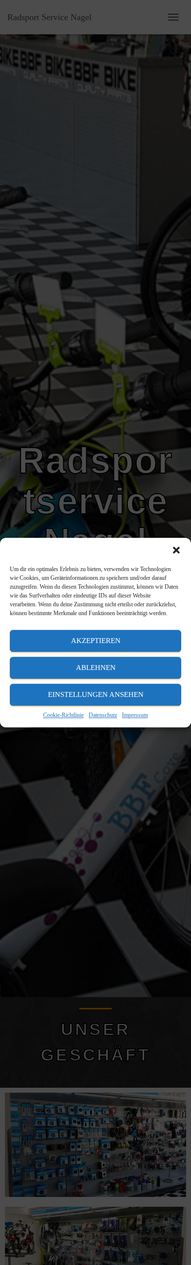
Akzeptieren (95, 640)
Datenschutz (103, 715)
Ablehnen (96, 667)
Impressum (135, 715)
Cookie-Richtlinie (63, 715)
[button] (176, 550)
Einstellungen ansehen (95, 694)
